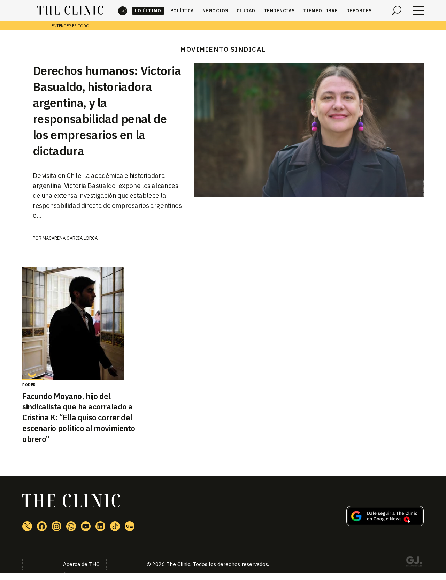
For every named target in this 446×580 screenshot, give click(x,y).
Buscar (396, 10)
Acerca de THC (81, 564)
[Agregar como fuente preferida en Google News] (385, 524)
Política (182, 11)
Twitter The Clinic (27, 526)
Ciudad (246, 11)
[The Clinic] (70, 10)
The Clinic (122, 10)
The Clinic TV (86, 526)
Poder (29, 384)
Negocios (215, 11)
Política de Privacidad (81, 574)
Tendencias (279, 11)
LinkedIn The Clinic (100, 526)
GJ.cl (414, 562)
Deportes (359, 11)
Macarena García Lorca (70, 238)
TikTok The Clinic (115, 526)
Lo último (148, 11)
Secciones (418, 10)
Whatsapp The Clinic (71, 526)
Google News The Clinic (129, 526)
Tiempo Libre (320, 11)
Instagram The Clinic (56, 526)
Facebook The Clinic (42, 526)
